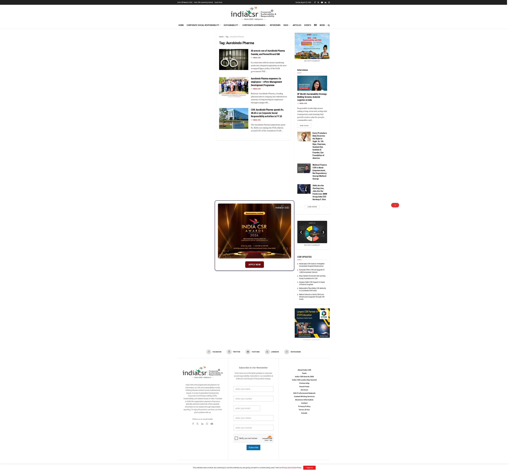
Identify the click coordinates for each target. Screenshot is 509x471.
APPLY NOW (255, 264)
